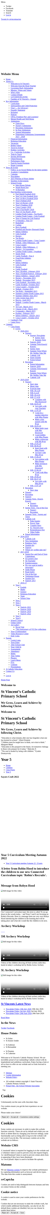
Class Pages (15, 327)
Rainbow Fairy (31, 543)
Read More (5, 1018)
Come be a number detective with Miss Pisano (41, 415)
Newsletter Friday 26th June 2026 (19, 1013)
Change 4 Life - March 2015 (27, 309)
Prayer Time (34, 523)
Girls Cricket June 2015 (25, 298)
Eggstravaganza (31, 563)
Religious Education (18, 141)
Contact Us (10, 671)
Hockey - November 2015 (26, 278)
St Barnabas (20, 190)
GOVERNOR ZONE (19, 97)
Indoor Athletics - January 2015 (28, 316)
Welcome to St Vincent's (20, 84)
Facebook (10, 1028)
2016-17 (23, 583)
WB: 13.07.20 (35, 486)
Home (8, 79)
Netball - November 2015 (25, 280)
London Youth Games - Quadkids (28, 251)
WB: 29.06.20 (35, 477)
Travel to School (17, 148)
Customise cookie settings (29, 1117)
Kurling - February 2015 (25, 313)
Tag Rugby (20, 238)
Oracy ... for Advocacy (19, 108)
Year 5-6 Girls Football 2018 (27, 196)
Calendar (14, 174)
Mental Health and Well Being (22, 119)
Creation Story (35, 525)
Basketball (20, 223)
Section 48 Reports (18, 156)
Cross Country (21, 245)
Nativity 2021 (25, 607)
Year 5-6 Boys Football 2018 (27, 198)
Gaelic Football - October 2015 (27, 285)
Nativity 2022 (25, 614)
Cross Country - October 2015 (27, 287)
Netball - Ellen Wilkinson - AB (27, 243)
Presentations (16, 667)
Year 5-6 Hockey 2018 (24, 203)
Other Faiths (35, 532)
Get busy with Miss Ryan (40, 454)
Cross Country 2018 (23, 207)
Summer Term (40, 340)
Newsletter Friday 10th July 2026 (18, 1009)
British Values (16, 145)
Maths (22, 589)
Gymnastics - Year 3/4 (24, 221)
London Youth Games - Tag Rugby (29, 214)
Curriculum (15, 103)
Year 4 (18, 605)
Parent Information (37, 364)
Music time (34, 386)
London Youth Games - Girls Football (30, 216)
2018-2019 (24, 536)
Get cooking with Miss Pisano (41, 460)
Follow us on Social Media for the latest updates (29, 170)
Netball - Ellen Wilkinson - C (27, 247)
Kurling (18, 260)
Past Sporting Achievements (21, 192)
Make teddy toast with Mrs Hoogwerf (41, 430)
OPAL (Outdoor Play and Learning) (24, 117)
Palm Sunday (35, 521)
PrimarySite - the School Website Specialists (23, 1086)
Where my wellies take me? (35, 550)
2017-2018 (24, 552)
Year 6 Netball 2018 (23, 201)
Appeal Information (23, 132)
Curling (18, 225)
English (23, 587)
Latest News (15, 322)
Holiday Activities (18, 150)
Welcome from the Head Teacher (23, 86)
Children (9, 324)
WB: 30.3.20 (35, 391)
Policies (14, 115)
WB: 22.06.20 (35, 470)
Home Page (5, 680)
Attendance (15, 651)
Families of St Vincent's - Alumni (23, 99)
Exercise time (35, 388)
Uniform (14, 665)
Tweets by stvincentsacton (11, 19)
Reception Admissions (24, 128)
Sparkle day (29, 545)
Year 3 (18, 603)
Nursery (28, 333)
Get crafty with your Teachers (40, 407)
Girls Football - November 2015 (28, 282)
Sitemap (9, 1073)
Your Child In (16, 647)
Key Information (12, 101)
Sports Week (20, 254)
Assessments (15, 649)
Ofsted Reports (16, 159)
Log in (8, 15)
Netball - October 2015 (24, 289)
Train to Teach (16, 154)
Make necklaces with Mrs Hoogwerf (41, 466)
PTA (12, 662)
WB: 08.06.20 (35, 446)
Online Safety (16, 623)
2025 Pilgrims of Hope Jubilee (22, 179)
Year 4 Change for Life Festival (28, 218)
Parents (8, 638)
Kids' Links (15, 636)
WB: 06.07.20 (35, 479)
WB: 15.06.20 (35, 457)
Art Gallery (15, 625)
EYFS (18, 329)
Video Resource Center (20, 634)
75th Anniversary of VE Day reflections (31, 629)
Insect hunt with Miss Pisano (41, 449)
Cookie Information (13, 1075)
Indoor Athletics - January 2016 (28, 276)
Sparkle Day (30, 578)
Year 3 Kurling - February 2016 (28, 271)
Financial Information (19, 139)
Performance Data (18, 161)
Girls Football (21, 234)
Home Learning (17, 165)
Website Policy (11, 1077)
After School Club (18, 645)
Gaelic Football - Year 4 (25, 256)
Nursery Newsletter (37, 335)
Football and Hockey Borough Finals (30, 229)
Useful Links (16, 640)
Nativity (28, 497)
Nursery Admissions (23, 126)
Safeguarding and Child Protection (24, 106)
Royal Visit (20, 627)
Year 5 (18, 616)
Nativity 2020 (35, 342)
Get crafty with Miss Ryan (40, 482)
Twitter (3, 1028)
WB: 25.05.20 (35, 444)
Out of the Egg (31, 574)
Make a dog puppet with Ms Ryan (41, 421)
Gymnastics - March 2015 (25, 311)
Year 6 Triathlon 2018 (24, 205)
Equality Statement (18, 110)
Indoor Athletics (22, 232)
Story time (34, 384)
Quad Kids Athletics (23, 258)
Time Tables (15, 656)
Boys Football (21, 227)
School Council (17, 620)
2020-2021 (24, 331)
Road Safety (30, 572)
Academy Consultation (19, 172)
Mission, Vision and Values (21, 90)
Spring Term (40, 338)
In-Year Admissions (23, 130)
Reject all (5, 1117)
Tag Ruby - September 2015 (26, 291)
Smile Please (30, 570)
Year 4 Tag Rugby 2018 (25, 210)
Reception (29, 362)
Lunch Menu (16, 660)
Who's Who (15, 92)
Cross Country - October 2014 (27, 318)
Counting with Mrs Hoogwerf (40, 400)
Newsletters (15, 176)
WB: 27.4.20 (35, 397)
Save (22, 1213)
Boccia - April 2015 (23, 300)
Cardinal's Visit (16, 320)
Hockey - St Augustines (25, 249)
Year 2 (18, 601)
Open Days (20, 123)
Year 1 (18, 585)
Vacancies (14, 143)
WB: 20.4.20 (35, 395)
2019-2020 (24, 380)
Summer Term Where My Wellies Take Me (38, 352)
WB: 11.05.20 (35, 411)
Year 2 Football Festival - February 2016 (31, 274)
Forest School (35, 360)
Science (23, 592)
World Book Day (22, 187)
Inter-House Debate (23, 185)
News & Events (12, 168)
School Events (16, 183)
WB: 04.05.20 (35, 404)
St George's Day (31, 559)
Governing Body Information (22, 88)
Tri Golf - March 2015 (24, 307)
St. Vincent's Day (36, 528)
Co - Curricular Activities (20, 152)
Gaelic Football (21, 269)
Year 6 (18, 618)
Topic (22, 596)
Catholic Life (35, 355)
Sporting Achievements (20, 181)
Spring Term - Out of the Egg (36, 508)
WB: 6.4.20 (34, 393)
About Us (9, 81)
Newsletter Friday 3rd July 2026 (18, 1011)
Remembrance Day (37, 530)
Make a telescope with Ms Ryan (41, 440)
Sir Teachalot (30, 561)
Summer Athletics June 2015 (27, 296)
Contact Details (16, 95)
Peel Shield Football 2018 (25, 194)
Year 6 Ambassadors (18, 631)
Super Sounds (35, 358)
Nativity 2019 (25, 612)
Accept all (14, 1117)
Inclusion (14, 112)
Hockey (19, 236)
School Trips (25, 598)
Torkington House (32, 576)
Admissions (15, 121)
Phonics (14, 658)
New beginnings (31, 541)
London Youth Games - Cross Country (30, 240)
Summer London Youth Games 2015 (30, 293)
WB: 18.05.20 (35, 426)
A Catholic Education (14, 669)
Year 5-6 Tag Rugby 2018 (26, 212)
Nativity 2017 (30, 581)
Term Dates (15, 642)
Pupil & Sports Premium (20, 163)
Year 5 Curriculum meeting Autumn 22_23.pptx (24, 863)
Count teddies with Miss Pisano (41, 436)
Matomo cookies (13, 1170)
